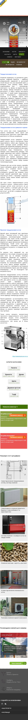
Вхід (19, 22)
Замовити (22, 51)
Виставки (18, 57)
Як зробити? (10, 65)
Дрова (21, 374)
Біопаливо (6, 51)
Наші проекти (6, 708)
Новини (9, 57)
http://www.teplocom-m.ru (20, 356)
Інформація (6, 712)
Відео (13, 62)
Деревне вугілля (14, 388)
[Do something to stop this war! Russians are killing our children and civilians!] (3, 3)
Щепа (14, 381)
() (10, 407)
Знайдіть (13, 681)
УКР (8, 22)
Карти (15, 54)
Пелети (14, 368)
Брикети (8, 374)
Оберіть (14, 689)
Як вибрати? (21, 62)
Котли (14, 51)
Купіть (12, 673)
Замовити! (7, 653)
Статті (22, 54)
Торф (14, 394)
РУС (8, 24)
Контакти (7, 54)
